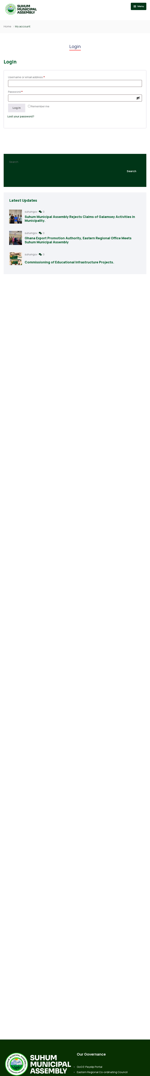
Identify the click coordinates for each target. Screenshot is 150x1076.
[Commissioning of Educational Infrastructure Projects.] (15, 258)
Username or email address (26, 77)
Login (75, 46)
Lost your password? (21, 116)
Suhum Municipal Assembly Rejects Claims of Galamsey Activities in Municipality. (80, 218)
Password (15, 92)
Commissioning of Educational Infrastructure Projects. (69, 262)
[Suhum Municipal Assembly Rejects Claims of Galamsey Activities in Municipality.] (15, 217)
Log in (17, 108)
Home (7, 26)
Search (13, 162)
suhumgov (31, 211)
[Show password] (138, 98)
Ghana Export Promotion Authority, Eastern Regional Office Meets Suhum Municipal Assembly (78, 240)
